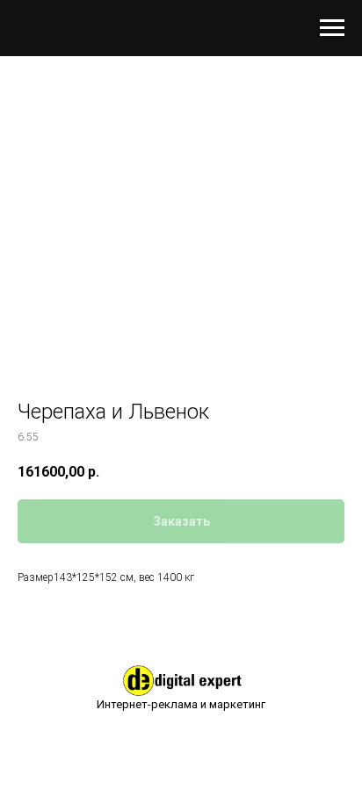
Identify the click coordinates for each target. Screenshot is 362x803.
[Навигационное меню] (332, 28)
